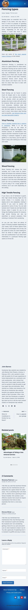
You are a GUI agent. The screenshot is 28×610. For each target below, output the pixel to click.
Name (4, 570)
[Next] (24, 448)
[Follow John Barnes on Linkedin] (12, 406)
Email (4, 577)
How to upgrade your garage (21, 414)
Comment (5, 549)
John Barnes (8, 457)
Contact (22, 590)
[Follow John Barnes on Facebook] (3, 406)
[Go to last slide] (4, 448)
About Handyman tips (10, 590)
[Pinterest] (22, 597)
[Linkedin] (25, 597)
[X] (18, 597)
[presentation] (14, 441)
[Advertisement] (14, 302)
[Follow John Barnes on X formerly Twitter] (6, 406)
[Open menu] (24, 4)
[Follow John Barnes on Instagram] (9, 406)
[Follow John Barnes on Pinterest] (14, 406)
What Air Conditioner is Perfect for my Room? (6, 416)
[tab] (12, 464)
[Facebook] (15, 597)
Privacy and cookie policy (14, 592)
